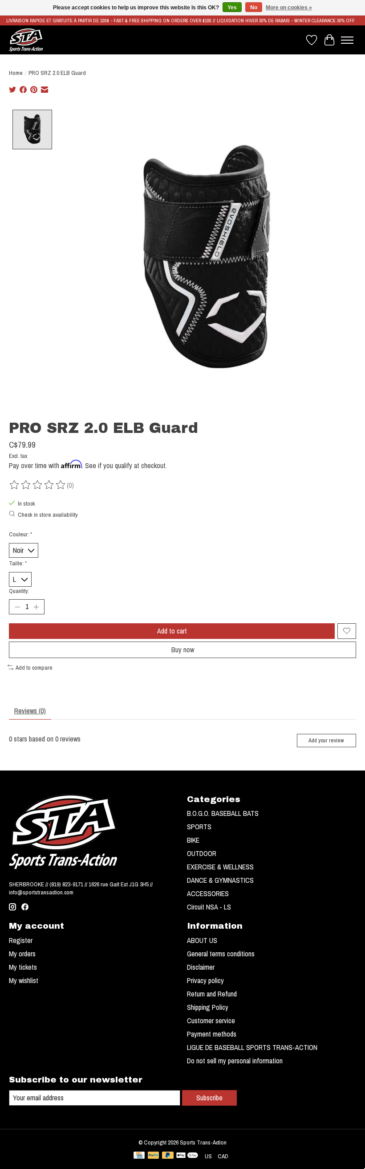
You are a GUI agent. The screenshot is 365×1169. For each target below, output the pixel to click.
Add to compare (34, 667)
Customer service (211, 1020)
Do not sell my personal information (235, 1061)
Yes (232, 7)
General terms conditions (221, 954)
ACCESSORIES (208, 893)
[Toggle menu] (347, 40)
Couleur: (20, 534)
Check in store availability (47, 514)
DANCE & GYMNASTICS (220, 880)
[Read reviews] (38, 485)
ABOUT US (202, 940)
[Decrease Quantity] (17, 607)
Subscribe (209, 1098)
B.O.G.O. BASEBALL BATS (223, 813)
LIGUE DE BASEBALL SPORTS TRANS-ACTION (252, 1047)
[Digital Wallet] (187, 1156)
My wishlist (23, 980)
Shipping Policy (207, 1007)
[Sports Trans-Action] (26, 40)
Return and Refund (212, 994)
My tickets (23, 967)
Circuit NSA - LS (209, 907)
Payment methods (211, 1034)
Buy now (182, 649)
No (253, 7)
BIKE (193, 840)
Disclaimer (201, 967)
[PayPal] (153, 1156)
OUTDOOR (201, 853)
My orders (22, 954)
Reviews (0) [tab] (30, 711)
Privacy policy (205, 980)
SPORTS (199, 826)
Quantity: (19, 591)
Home (16, 73)
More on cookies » (289, 7)
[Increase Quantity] (36, 607)
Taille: (18, 563)
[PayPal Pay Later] (168, 1156)
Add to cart (172, 631)
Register (20, 940)
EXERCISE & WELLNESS (220, 867)
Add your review (326, 740)
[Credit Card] (139, 1156)
